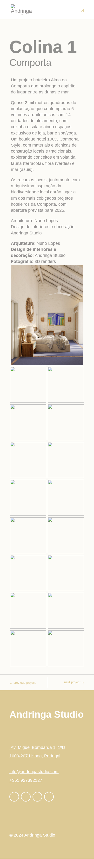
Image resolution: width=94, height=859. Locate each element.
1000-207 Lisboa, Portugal (34, 755)
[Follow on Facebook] (14, 797)
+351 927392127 (25, 780)
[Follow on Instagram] (26, 797)
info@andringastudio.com (34, 771)
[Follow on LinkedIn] (37, 797)
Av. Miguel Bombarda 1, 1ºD (37, 747)
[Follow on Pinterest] (49, 797)
